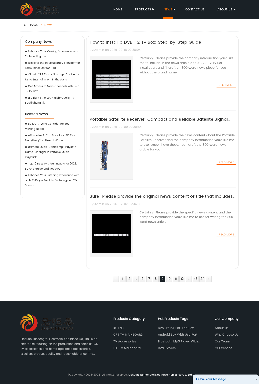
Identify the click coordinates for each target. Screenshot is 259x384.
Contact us (194, 9)
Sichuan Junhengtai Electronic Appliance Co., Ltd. (160, 375)
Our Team (222, 341)
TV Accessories (124, 341)
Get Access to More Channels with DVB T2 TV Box (52, 89)
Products (143, 9)
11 (176, 279)
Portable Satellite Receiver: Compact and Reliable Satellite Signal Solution (159, 123)
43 (196, 279)
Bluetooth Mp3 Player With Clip (178, 341)
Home (117, 9)
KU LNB (118, 328)
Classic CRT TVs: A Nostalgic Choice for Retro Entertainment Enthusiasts (52, 77)
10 (169, 279)
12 (182, 279)
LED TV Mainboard (127, 348)
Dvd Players (167, 348)
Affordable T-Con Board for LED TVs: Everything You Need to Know (50, 138)
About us (224, 9)
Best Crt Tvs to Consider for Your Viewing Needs (48, 126)
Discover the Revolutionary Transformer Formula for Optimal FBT (52, 65)
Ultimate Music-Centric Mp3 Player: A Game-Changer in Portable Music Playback (50, 152)
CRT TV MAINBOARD (128, 334)
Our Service (223, 348)
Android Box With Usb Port (177, 334)
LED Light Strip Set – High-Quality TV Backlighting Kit (50, 100)
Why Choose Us (226, 334)
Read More (226, 85)
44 (202, 279)
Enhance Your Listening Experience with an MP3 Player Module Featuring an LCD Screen (52, 180)
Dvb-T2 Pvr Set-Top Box (176, 328)
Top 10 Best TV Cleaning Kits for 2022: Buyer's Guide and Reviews (51, 166)
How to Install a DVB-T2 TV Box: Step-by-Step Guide (145, 42)
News (168, 9)
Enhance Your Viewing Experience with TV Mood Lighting (51, 54)
